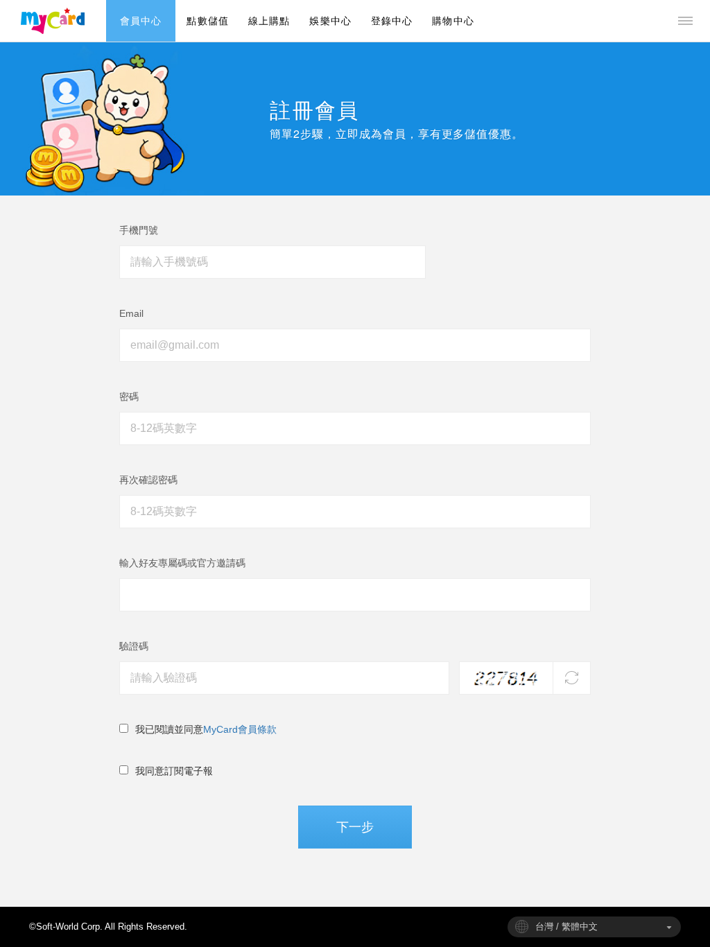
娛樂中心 (330, 20)
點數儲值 (207, 20)
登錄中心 (392, 20)
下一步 (355, 826)
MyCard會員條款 (240, 729)
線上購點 (269, 20)
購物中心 (453, 20)
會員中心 (141, 20)
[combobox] (594, 926)
